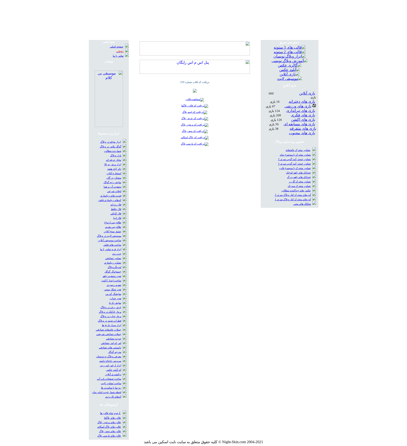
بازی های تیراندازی (300, 111)
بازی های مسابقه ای (299, 124)
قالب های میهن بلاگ (110, 431)
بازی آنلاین (307, 93)
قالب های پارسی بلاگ (109, 435)
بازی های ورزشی (298, 106)
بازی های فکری (303, 115)
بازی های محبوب (302, 133)
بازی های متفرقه (303, 128)
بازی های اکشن (303, 120)
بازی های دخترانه (302, 101)
